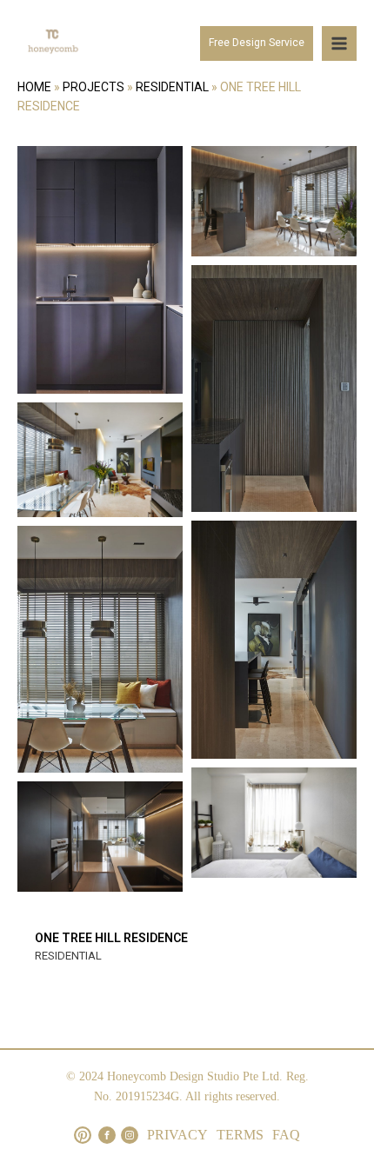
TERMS (240, 1134)
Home (34, 87)
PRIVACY (177, 1134)
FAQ (286, 1134)
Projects (93, 87)
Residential (172, 87)
